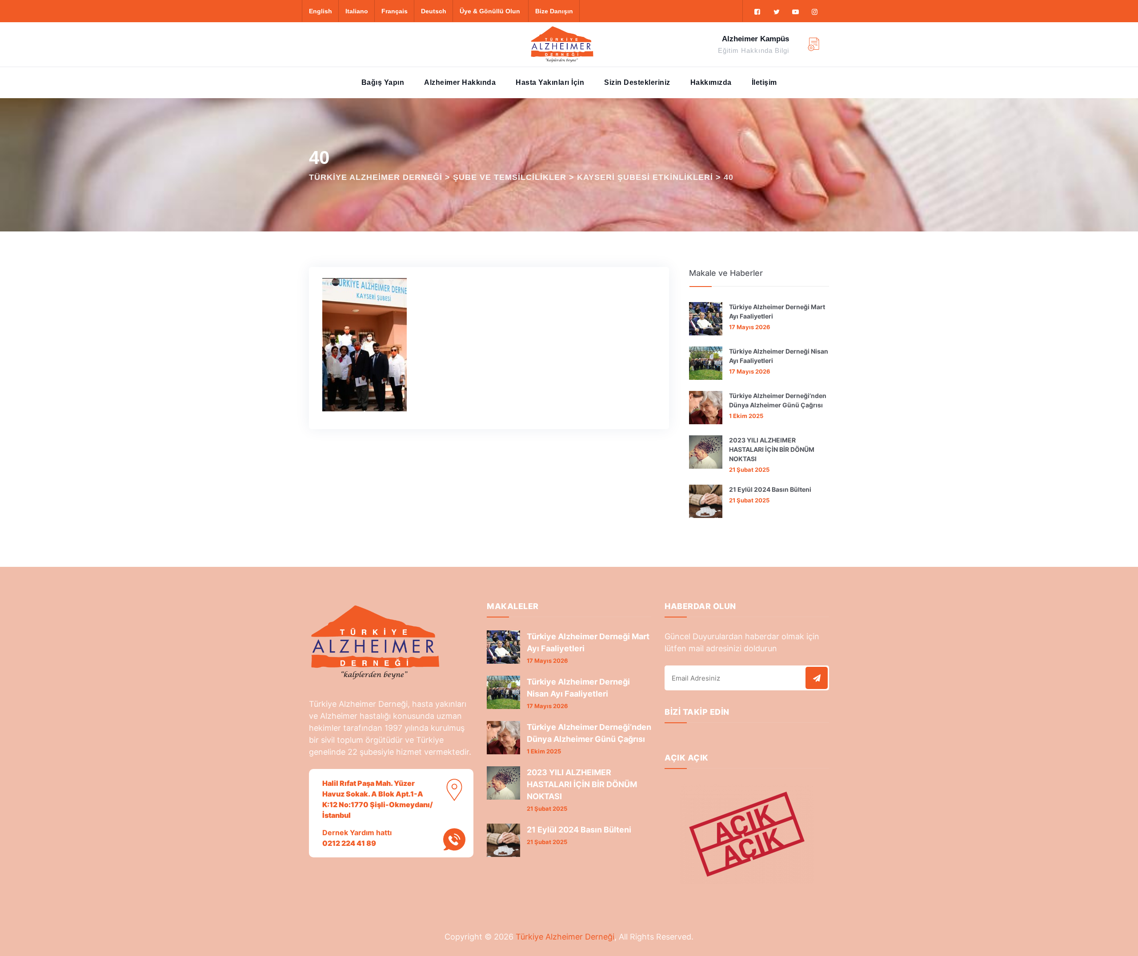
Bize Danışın (554, 11)
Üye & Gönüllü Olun (490, 11)
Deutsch (433, 11)
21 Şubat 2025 (749, 469)
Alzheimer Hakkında (460, 82)
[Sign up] (816, 678)
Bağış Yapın (383, 82)
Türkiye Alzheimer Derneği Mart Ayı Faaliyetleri (777, 311)
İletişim (764, 82)
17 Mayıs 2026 (749, 327)
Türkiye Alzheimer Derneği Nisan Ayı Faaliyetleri (778, 355)
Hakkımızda (711, 82)
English (320, 11)
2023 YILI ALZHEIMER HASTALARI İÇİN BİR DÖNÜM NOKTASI (771, 449)
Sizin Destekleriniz (637, 82)
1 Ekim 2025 (746, 415)
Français (394, 11)
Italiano (356, 11)
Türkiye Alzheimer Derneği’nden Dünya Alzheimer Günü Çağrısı (777, 400)
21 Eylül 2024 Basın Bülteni (770, 489)
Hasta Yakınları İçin (550, 82)
